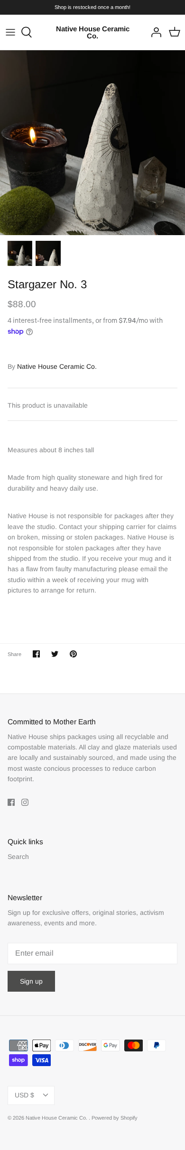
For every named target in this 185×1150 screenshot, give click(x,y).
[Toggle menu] (10, 32)
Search (18, 856)
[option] (92, 142)
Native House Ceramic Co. (57, 366)
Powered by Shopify (115, 1118)
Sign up (31, 981)
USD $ (24, 1095)
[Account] (153, 32)
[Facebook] (11, 802)
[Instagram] (24, 802)
